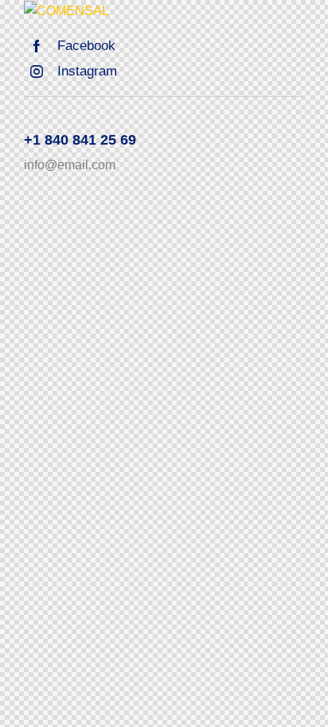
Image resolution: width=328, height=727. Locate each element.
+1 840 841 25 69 (80, 140)
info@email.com (69, 165)
